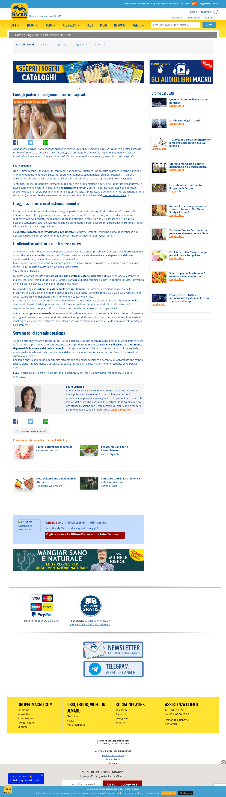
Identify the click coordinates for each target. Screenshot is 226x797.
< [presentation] (77, 88)
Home (19, 35)
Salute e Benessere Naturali (52, 35)
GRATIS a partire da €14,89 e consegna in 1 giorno (90, 622)
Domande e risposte (177, 720)
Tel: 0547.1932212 (175, 710)
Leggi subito (176, 105)
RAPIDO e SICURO (48, 620)
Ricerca (45, 44)
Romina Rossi (109, 485)
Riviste (137, 25)
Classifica (72, 716)
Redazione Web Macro (49, 450)
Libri (13, 25)
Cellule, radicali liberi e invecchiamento (114, 448)
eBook (31, 25)
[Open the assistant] (8, 789)
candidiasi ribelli (58, 178)
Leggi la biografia (120, 409)
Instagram (122, 718)
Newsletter (194, 17)
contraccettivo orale (114, 195)
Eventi (103, 25)
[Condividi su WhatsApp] (50, 141)
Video (49, 25)
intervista (18, 376)
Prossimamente (76, 724)
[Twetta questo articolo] (35, 141)
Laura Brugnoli (22, 165)
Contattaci (171, 724)
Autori (98, 44)
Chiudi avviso (185, 793)
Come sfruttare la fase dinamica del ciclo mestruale (120, 480)
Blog (90, 25)
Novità (70, 720)
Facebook (121, 714)
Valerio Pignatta (110, 454)
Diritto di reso (113, 759)
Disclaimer (113, 762)
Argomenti (81, 44)
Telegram (121, 710)
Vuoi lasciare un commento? (31, 431)
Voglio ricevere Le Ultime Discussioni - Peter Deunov (82, 534)
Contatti (209, 17)
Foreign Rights (25, 722)
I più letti (62, 44)
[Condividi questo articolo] (20, 141)
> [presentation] (80, 88)
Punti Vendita (25, 718)
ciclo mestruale (97, 372)
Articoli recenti (25, 44)
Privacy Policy (168, 793)
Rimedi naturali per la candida (54, 447)
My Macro (120, 25)
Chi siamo (177, 17)
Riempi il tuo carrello (201, 11)
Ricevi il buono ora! (122, 784)
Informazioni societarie (113, 755)
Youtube (121, 722)
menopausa (115, 372)
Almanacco (70, 25)
